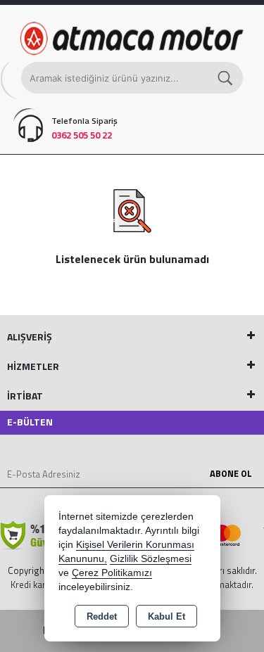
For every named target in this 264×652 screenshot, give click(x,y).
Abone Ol (231, 473)
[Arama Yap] (226, 78)
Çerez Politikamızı (112, 573)
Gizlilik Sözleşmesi (150, 559)
